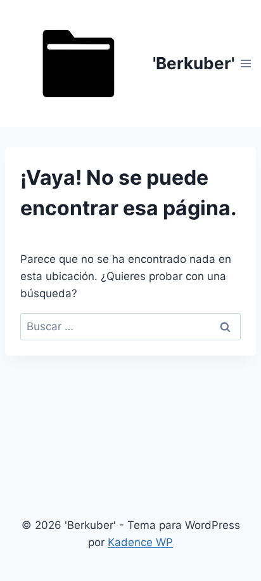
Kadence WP (140, 542)
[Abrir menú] (246, 63)
